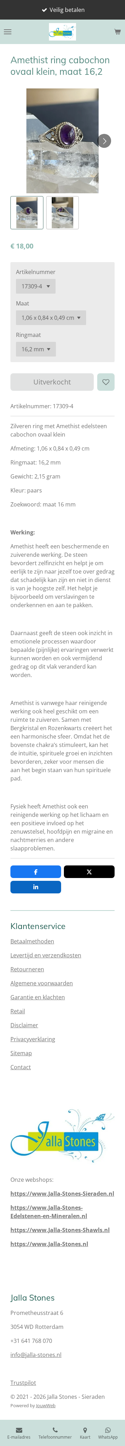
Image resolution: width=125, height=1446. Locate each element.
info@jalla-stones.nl (35, 1355)
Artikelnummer (36, 272)
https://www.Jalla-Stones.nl (49, 1244)
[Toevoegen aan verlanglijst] (106, 382)
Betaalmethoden (32, 941)
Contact (20, 1067)
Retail (17, 1011)
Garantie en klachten (37, 997)
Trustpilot (23, 1383)
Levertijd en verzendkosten (45, 955)
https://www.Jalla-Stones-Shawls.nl (60, 1230)
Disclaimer (24, 1025)
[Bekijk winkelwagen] (117, 32)
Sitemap (21, 1053)
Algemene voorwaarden (41, 983)
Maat (22, 303)
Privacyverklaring (32, 1039)
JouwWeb (46, 1405)
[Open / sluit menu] (7, 32)
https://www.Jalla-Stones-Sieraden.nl (62, 1193)
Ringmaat (28, 335)
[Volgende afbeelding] (104, 141)
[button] (26, 212)
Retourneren (27, 969)
